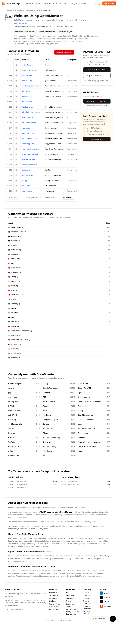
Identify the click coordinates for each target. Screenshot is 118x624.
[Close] (80, 298)
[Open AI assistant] (113, 619)
